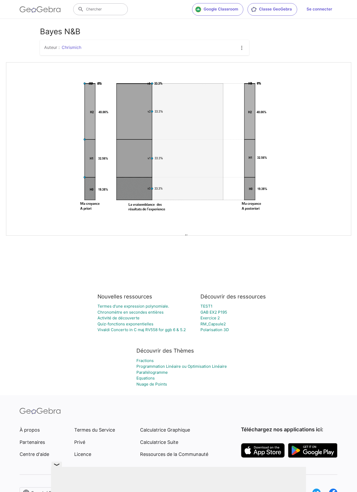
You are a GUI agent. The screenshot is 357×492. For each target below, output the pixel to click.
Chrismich (71, 47)
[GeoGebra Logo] (40, 9)
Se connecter (319, 9)
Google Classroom (221, 9)
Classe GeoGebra (275, 9)
